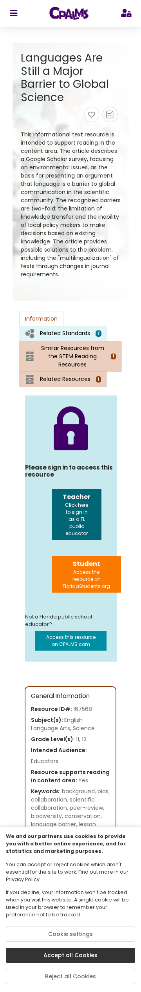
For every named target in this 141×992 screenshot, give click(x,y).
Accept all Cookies (70, 955)
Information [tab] (41, 319)
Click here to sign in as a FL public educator (76, 514)
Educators (44, 761)
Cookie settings (70, 934)
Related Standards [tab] (70, 333)
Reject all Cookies (70, 976)
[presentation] (63, 333)
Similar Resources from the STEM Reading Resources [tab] (77, 356)
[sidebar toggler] (13, 13)
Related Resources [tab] (69, 379)
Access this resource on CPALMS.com (71, 640)
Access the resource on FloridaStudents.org (86, 574)
